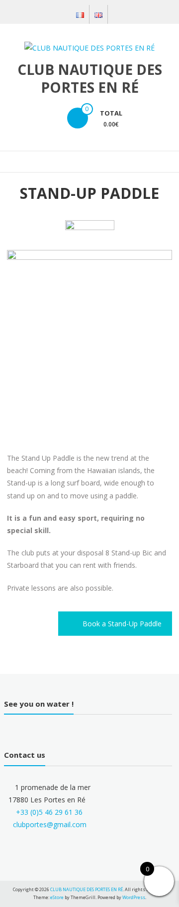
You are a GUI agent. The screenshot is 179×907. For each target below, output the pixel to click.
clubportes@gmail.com (50, 824)
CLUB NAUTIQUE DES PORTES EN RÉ (89, 78)
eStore (57, 897)
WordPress (133, 897)
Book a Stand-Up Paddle (122, 623)
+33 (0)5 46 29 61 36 (49, 812)
